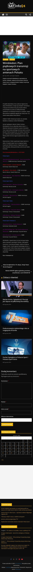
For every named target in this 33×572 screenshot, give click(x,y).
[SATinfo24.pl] (3, 14)
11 (7, 447)
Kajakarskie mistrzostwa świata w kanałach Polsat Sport (15, 521)
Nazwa (3, 402)
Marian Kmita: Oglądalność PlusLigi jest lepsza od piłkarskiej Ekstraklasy (16, 300)
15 (24, 447)
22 (24, 450)
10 (2, 447)
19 (11, 450)
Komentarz (5, 381)
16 (29, 447)
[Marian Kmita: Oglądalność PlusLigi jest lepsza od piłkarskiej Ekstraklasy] (16, 282)
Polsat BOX (5, 59)
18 (7, 450)
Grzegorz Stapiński (15, 75)
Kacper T (3, 541)
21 (20, 450)
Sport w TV (12, 59)
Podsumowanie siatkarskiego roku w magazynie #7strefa (16, 329)
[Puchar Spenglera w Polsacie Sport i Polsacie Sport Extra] (16, 340)
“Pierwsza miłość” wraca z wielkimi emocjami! (12, 516)
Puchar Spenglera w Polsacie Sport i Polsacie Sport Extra (15, 358)
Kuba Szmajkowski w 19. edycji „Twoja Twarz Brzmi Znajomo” (16, 266)
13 (16, 447)
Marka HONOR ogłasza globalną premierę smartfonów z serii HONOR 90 (18, 272)
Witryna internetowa (7, 416)
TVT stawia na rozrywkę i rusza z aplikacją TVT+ (18, 530)
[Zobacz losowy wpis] (30, 14)
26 (11, 453)
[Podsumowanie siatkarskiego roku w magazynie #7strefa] (16, 311)
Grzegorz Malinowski (6, 533)
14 (20, 447)
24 (2, 453)
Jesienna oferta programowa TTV (9, 519)
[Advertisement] (16, 25)
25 (7, 453)
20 (16, 450)
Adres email (5, 409)
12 (11, 447)
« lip (2, 460)
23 (29, 450)
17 (2, 450)
